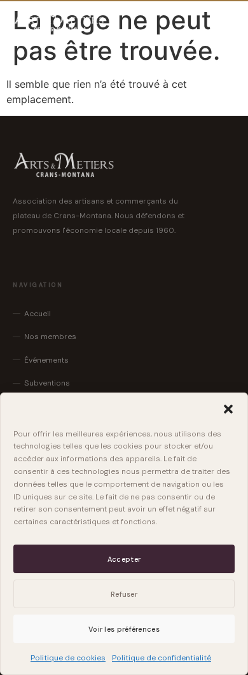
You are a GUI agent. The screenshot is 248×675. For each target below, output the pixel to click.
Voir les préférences (124, 629)
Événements (46, 360)
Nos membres (50, 336)
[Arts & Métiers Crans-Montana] (59, 20)
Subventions (47, 383)
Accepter (124, 559)
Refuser (124, 594)
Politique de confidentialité (161, 658)
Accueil (37, 314)
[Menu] (222, 20)
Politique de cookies (68, 658)
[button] (228, 409)
